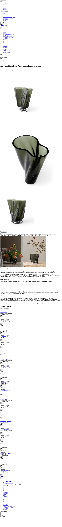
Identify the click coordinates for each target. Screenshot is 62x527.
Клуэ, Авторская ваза (4, 382)
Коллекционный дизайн (8, 18)
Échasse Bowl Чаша (4, 462)
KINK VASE (3, 436)
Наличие (5, 20)
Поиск (1, 55)
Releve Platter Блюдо (4, 366)
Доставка (5, 9)
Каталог (4, 32)
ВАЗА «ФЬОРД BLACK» (5, 421)
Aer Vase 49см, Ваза (4, 328)
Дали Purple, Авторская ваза (6, 444)
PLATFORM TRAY (4, 336)
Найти (2, 57)
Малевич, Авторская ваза (5, 374)
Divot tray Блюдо (3, 399)
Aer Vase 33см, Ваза (4, 320)
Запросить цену (4, 231)
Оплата (4, 8)
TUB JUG (2, 343)
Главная (4, 30)
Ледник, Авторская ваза (5, 390)
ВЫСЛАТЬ (3, 516)
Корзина (4, 49)
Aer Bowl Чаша (3, 312)
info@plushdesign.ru (9, 483)
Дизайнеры (5, 4)
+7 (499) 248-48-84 (8, 481)
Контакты (5, 3)
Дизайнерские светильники (8, 14)
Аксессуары (5, 15)
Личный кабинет (6, 50)
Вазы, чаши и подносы (7, 62)
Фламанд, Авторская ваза (5, 453)
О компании (5, 41)
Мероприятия (6, 6)
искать (5, 57)
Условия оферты (6, 52)
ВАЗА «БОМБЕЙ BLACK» (6, 413)
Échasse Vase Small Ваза (5, 429)
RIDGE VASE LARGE (5, 406)
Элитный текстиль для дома (9, 17)
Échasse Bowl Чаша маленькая (6, 350)
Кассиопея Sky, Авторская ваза (6, 470)
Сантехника (5, 19)
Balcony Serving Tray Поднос (6, 359)
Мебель (4, 13)
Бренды (4, 5)
